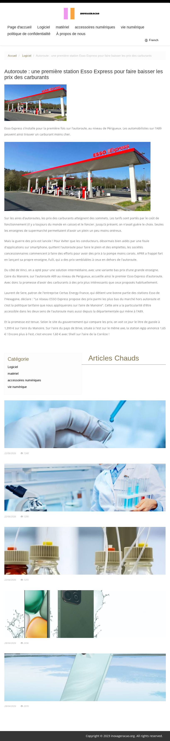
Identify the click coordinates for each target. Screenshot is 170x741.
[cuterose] (85, 13)
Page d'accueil (19, 27)
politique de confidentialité (28, 34)
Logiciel (43, 27)
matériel (62, 27)
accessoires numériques (95, 27)
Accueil (12, 55)
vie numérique (132, 27)
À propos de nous (70, 34)
